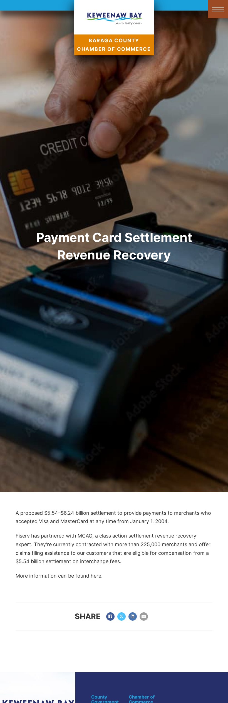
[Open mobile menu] (218, 9)
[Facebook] (110, 616)
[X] (121, 616)
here (96, 576)
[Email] (144, 616)
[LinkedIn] (132, 616)
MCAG (85, 536)
